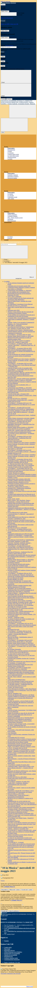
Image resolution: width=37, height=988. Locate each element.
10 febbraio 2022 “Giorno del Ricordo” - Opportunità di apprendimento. (19, 796)
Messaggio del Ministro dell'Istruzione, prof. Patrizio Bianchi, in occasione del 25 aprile (22, 771)
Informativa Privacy (9, 950)
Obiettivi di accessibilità (10, 955)
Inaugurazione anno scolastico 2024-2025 (19, 479)
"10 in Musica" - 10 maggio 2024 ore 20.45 (19, 529)
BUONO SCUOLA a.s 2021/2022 (17, 777)
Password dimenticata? (7, 18)
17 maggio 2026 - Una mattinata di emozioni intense (22, 318)
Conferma (9, 99)
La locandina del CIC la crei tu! (16, 737)
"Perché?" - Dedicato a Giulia (16, 617)
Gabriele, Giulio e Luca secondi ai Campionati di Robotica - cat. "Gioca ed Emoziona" (21, 323)
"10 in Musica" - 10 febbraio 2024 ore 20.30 (20, 573)
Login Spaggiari (9, 45)
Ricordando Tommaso (14, 562)
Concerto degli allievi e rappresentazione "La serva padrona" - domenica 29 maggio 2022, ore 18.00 (21, 750)
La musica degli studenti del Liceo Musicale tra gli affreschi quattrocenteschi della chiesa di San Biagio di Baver (22, 495)
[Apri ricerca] (22, 111)
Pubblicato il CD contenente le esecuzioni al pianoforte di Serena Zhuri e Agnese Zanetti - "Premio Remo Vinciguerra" (20, 720)
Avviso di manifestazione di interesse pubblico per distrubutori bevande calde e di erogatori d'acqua (21, 671)
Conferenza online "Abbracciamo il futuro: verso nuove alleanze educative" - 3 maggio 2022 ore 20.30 (21, 768)
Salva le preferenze (14, 911)
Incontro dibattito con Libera (15, 579)
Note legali (7, 949)
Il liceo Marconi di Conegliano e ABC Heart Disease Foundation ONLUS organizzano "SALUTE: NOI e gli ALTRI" (22, 690)
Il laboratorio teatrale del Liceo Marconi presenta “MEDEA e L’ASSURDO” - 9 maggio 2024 (21, 534)
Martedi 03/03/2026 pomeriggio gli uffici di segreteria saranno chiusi (19, 338)
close (2, 132)
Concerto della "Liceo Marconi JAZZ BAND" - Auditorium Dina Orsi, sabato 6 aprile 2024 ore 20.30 (21, 549)
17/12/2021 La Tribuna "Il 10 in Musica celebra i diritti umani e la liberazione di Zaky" (21, 811)
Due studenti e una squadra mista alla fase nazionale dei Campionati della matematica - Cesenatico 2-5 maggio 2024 (22, 556)
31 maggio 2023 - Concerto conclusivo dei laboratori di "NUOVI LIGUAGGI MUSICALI (22, 651)
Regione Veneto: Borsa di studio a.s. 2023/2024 (20, 559)
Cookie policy (8, 947)
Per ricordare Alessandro (14, 649)
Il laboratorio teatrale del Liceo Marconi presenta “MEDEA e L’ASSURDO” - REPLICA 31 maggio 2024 (22, 509)
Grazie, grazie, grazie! (14, 498)
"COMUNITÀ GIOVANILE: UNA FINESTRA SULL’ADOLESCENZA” (21, 674)
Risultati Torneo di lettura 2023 (16, 666)
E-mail (19, 39)
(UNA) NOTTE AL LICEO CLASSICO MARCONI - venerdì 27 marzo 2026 (19, 341)
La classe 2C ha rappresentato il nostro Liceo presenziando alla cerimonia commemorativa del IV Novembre (21, 839)
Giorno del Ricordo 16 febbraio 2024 (18, 565)
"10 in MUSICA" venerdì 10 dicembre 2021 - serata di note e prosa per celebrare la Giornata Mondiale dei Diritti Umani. (22, 831)
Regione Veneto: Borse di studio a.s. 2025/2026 (20, 336)
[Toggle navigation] (14, 124)
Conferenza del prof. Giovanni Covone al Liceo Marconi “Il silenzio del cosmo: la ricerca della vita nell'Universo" (21, 521)
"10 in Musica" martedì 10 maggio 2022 (18, 765)
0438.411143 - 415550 (13, 926)
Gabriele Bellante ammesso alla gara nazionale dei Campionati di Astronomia (21, 332)
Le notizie (7, 261)
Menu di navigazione (25, 278)
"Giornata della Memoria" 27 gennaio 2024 (19, 581)
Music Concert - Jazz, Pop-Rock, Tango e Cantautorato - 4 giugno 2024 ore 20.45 (19, 501)
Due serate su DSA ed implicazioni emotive (19, 432)
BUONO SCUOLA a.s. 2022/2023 (17, 669)
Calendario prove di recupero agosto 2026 (19, 286)
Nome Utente (20, 13)
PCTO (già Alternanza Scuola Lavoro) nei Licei (21, 681)
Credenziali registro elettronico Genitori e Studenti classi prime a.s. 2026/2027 (21, 288)
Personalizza (4, 889)
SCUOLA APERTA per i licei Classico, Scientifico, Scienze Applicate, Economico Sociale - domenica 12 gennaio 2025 (22, 444)
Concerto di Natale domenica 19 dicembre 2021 (21, 813)
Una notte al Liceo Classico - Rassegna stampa (20, 330)
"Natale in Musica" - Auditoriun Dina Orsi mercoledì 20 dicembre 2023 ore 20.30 (22, 593)
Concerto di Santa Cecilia (14, 622)
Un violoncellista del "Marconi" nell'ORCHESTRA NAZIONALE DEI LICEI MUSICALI (22, 373)
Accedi (3, 4)
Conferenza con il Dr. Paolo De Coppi (18, 422)
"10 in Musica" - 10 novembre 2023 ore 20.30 (20, 623)
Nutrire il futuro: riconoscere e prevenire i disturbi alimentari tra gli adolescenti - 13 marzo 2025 (21, 418)
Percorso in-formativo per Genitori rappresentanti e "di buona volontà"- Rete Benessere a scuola (21, 808)
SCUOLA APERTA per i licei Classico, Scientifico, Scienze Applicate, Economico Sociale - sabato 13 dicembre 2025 (22, 360)
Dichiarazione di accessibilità (12, 953)
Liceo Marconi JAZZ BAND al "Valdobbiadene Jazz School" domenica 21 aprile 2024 (21, 540)
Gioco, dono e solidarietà (14, 296)
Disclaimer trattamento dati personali (10, 973)
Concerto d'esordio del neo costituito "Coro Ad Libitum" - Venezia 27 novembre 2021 (20, 827)
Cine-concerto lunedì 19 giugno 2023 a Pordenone (21, 644)
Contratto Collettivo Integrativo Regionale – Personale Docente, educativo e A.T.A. (19, 481)
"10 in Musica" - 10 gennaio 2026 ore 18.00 (20, 348)
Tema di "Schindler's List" (15, 693)
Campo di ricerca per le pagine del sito (11, 242)
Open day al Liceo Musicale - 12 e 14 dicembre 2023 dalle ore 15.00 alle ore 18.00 (20, 605)
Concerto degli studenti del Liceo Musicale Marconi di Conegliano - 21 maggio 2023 (22, 662)
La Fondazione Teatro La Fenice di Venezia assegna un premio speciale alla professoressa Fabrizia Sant (22, 739)
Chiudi (2, 56)
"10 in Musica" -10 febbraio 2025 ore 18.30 (19, 436)
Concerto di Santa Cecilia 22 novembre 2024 (20, 467)
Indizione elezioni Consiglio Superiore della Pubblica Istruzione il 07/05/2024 (19, 586)
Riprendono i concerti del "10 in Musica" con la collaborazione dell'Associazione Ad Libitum (21, 791)
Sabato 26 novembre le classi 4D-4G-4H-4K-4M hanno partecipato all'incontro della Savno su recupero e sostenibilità (21, 714)
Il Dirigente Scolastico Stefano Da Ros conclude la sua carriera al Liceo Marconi (21, 484)
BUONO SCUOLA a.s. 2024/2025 (17, 398)
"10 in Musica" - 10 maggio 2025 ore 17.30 (19, 403)
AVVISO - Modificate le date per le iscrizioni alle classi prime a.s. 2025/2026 (21, 447)
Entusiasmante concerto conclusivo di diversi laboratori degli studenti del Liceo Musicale (20, 744)
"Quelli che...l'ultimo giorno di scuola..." (19, 486)
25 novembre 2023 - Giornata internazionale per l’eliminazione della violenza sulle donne (21, 612)
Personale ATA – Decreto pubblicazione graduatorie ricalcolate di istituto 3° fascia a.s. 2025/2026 (22, 379)
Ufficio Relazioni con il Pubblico (13, 952)
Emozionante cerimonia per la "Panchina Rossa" (21, 717)
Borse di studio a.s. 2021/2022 (16, 793)
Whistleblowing (8, 956)
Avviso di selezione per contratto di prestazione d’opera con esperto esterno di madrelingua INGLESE (20, 356)
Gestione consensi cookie (11, 958)
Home (5, 259)
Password (19, 15)
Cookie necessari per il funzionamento (11, 905)
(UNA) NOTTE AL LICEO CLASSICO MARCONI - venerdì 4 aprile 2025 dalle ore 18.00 (21, 429)
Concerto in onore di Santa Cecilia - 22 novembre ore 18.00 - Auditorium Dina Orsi (21, 724)
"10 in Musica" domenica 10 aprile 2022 (19, 781)
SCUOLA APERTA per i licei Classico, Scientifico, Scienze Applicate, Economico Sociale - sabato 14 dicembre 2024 (22, 456)
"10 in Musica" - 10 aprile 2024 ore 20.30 (19, 546)
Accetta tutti (27, 889)
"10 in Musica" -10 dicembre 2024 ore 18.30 (20, 459)
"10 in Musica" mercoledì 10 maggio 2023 (19, 667)
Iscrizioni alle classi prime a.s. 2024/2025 (19, 591)
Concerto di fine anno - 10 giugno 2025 (18, 394)
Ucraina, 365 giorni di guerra (15, 687)
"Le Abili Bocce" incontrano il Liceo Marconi (20, 304)
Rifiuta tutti (15, 889)
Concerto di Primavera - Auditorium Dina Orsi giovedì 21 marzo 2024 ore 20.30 (20, 552)
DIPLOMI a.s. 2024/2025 (15, 325)
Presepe (10, 708)
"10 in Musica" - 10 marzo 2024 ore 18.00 (19, 561)
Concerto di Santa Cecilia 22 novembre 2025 (20, 368)
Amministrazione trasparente (12, 959)
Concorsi (10, 786)
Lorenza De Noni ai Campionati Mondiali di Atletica (22, 474)
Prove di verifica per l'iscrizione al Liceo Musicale (21, 803)
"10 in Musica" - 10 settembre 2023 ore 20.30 (20, 640)
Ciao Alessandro (12, 733)
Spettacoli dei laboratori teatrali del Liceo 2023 (20, 664)
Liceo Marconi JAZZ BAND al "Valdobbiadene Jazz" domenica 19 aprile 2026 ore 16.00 (21, 327)
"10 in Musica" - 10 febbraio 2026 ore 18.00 (20, 343)
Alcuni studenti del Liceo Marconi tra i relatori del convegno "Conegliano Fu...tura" (21, 517)
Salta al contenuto (5, 1)
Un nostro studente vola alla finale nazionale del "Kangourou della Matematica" (21, 298)
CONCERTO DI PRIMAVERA (16, 679)
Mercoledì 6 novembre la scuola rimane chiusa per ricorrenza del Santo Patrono (21, 470)
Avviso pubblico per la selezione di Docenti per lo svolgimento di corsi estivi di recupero (21, 315)
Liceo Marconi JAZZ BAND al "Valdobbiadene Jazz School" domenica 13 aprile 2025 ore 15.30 (21, 409)
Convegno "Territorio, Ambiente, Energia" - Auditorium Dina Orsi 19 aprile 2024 (19, 543)
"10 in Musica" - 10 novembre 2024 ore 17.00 (20, 468)
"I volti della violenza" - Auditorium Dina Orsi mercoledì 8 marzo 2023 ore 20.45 (20, 685)
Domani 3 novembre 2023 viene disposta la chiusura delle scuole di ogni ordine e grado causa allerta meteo (22, 626)
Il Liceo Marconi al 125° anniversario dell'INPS (20, 608)
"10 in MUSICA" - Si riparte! (16, 842)
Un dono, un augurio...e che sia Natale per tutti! (20, 701)
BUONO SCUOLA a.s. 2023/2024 (17, 527)
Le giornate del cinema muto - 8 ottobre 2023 (20, 632)
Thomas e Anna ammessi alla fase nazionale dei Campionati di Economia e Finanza (20, 312)
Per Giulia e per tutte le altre (15, 609)
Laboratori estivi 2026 (14, 310)
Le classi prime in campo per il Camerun (19, 654)
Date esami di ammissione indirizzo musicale (20, 350)
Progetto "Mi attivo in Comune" (16, 473)
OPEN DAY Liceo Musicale (15, 371)
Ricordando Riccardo (13, 629)
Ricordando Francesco (14, 821)
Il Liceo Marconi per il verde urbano (17, 512)
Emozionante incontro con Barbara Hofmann (20, 682)
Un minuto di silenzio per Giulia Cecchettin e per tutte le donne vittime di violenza (21, 619)
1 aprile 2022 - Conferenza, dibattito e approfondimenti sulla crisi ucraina (18, 783)
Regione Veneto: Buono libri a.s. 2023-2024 (20, 641)
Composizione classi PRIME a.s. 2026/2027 (20, 290)
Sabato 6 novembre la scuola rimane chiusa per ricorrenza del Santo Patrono (20, 835)
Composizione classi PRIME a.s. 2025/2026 (20, 388)
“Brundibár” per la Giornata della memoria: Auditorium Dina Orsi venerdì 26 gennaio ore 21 (21, 589)
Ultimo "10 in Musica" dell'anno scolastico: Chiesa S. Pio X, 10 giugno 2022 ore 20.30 (21, 747)
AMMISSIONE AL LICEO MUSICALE (19, 801)
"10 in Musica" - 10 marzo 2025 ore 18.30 (19, 421)
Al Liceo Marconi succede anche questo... (19, 564)
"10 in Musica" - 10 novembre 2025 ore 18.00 (20, 369)
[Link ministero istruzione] (8, 3)
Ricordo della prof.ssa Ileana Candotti (18, 742)
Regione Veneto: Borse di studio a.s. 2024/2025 (20, 427)
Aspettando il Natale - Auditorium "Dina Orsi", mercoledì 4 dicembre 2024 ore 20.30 (20, 461)
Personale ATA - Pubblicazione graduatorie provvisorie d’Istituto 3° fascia (19, 488)
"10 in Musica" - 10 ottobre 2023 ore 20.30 (19, 631)
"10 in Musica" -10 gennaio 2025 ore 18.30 (19, 450)
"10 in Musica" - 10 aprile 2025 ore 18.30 (19, 407)
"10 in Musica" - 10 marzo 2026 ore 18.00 (19, 334)
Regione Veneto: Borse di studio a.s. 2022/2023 (20, 643)
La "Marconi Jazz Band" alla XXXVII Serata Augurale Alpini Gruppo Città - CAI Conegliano (21, 464)
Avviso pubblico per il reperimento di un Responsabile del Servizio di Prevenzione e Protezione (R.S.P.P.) (19, 293)
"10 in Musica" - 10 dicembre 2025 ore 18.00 (20, 363)
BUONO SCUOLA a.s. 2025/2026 (17, 305)
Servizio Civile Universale (15, 441)
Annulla (3, 99)
